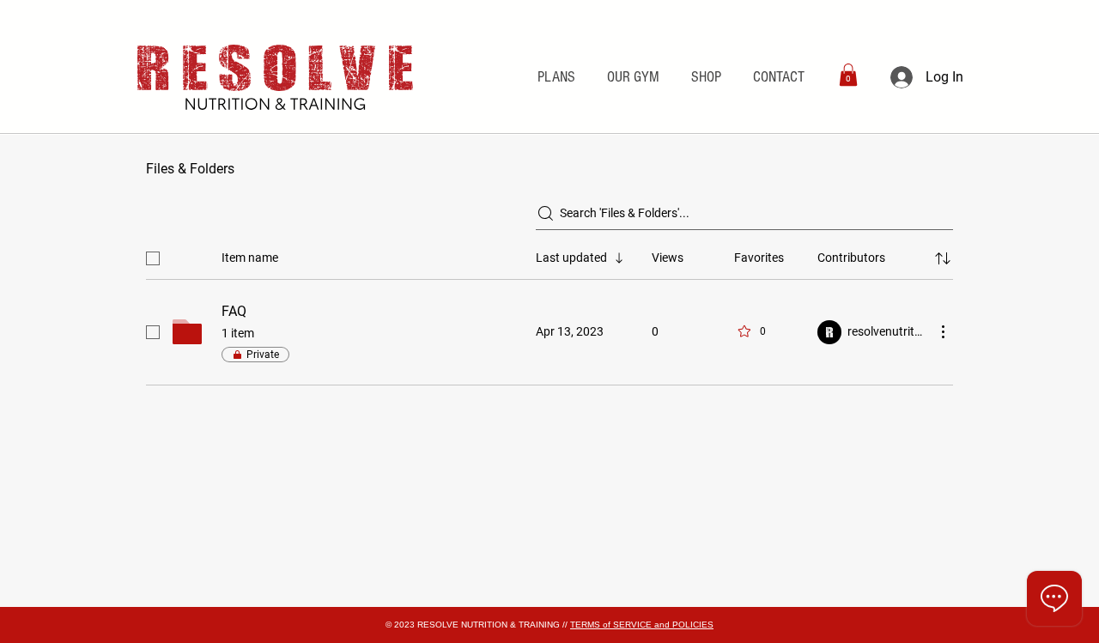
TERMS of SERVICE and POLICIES (641, 624)
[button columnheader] (942, 258)
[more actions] (942, 331)
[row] (549, 255)
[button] (848, 75)
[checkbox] (153, 258)
